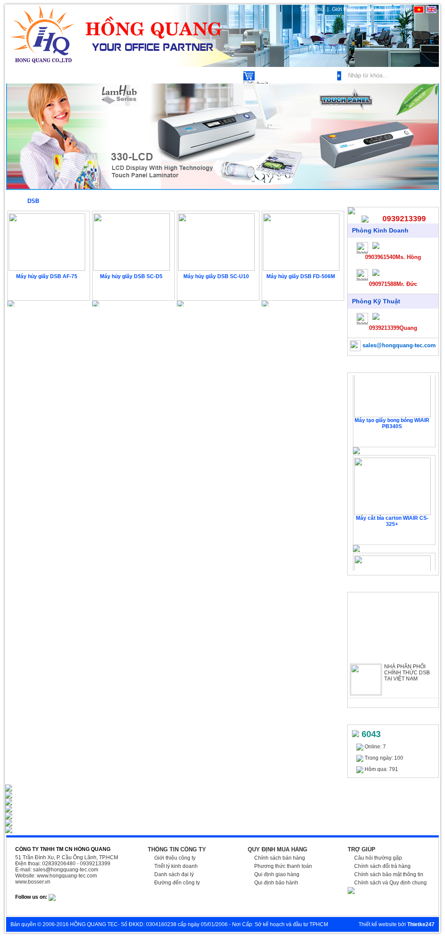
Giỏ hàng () (272, 76)
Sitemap (399, 9)
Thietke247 (421, 924)
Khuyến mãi (127, 75)
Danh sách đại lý (174, 874)
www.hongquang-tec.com (67, 876)
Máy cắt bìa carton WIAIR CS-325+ (392, 515)
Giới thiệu (344, 9)
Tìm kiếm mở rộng (313, 76)
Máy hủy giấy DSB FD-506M (300, 276)
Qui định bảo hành (276, 883)
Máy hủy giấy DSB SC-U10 (216, 276)
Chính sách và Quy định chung (390, 883)
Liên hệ (372, 9)
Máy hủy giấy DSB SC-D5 (131, 276)
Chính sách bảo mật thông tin (388, 874)
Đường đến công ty (177, 883)
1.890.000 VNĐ (302, 290)
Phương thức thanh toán (283, 866)
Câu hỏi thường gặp (378, 858)
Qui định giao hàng (276, 874)
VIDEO (216, 75)
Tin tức (176, 75)
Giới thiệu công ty (175, 858)
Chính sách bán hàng (279, 858)
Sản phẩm (31, 75)
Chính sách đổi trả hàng (382, 866)
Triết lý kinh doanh (176, 866)
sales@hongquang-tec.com (398, 345)
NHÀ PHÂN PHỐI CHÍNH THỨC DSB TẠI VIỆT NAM (407, 667)
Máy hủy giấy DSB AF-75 (46, 276)
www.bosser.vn (32, 882)
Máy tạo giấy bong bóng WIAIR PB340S (392, 418)
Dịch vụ (78, 75)
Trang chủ (312, 9)
